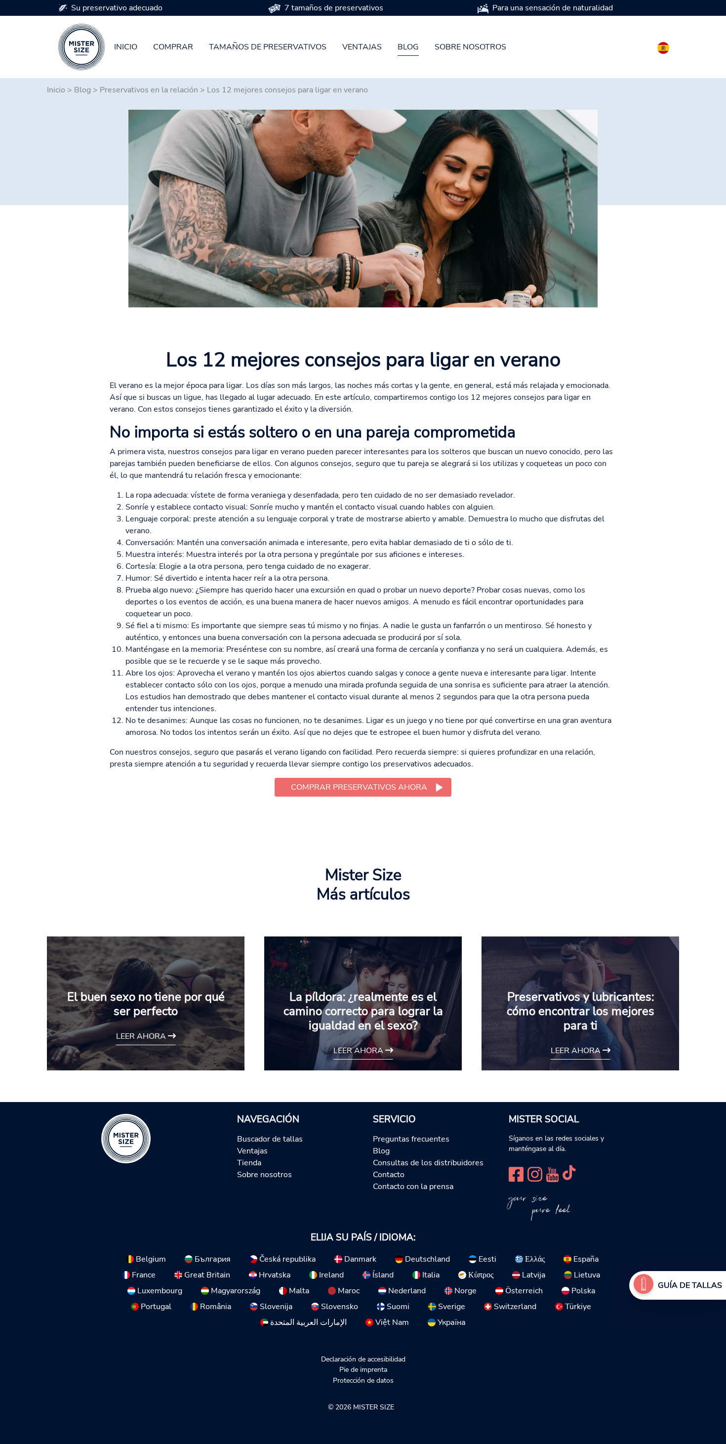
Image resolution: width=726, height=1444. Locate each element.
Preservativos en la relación (149, 90)
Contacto (388, 1174)
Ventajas (362, 47)
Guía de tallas (690, 1285)
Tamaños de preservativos (267, 47)
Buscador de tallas (270, 1139)
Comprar (173, 47)
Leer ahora (142, 1036)
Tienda (249, 1162)
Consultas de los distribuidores (428, 1162)
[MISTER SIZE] (126, 1137)
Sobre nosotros (470, 47)
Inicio (125, 47)
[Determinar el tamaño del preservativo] (643, 1285)
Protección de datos (363, 1380)
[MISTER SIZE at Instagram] (534, 1173)
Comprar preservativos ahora (359, 787)
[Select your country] (663, 46)
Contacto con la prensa (413, 1186)
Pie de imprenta (363, 1369)
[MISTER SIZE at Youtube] (552, 1173)
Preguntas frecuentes (411, 1139)
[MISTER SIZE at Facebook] (516, 1173)
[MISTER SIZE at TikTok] (569, 1173)
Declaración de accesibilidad (363, 1359)
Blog (408, 47)
